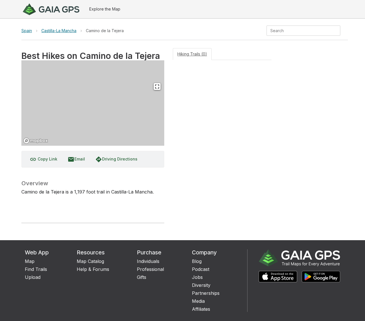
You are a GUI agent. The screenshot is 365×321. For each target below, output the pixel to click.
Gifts (141, 277)
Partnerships (206, 293)
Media (198, 301)
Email (76, 159)
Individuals (148, 261)
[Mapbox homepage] (35, 140)
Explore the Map (104, 9)
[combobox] (298, 30)
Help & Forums (93, 269)
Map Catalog (90, 261)
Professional (150, 269)
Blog (197, 261)
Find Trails (36, 269)
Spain (26, 30)
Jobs (197, 277)
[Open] (337, 31)
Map (30, 261)
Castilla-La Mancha (58, 30)
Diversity (201, 285)
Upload (32, 277)
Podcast (200, 269)
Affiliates (201, 309)
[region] (92, 103)
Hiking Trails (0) (192, 54)
